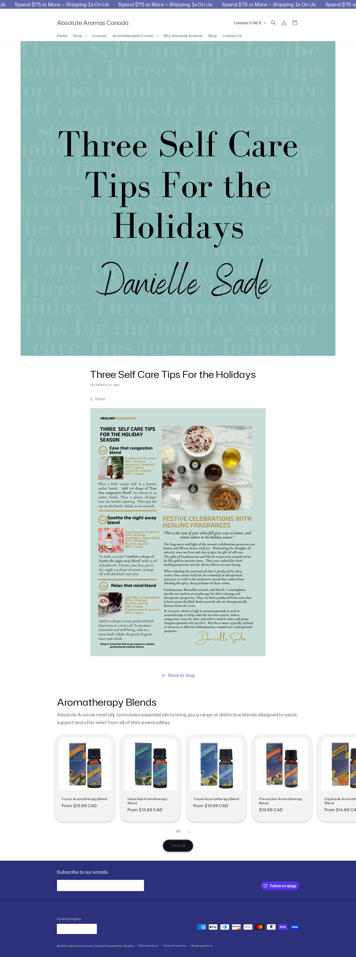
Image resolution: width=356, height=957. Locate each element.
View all (178, 845)
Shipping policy (202, 946)
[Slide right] (188, 832)
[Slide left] (167, 832)
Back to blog (181, 675)
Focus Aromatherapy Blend (84, 799)
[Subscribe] (138, 885)
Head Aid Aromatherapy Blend (148, 801)
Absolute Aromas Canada (87, 946)
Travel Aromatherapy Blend (216, 799)
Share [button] (100, 399)
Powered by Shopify (120, 946)
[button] (79, 36)
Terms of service (174, 946)
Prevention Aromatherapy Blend (280, 801)
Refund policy (148, 946)
